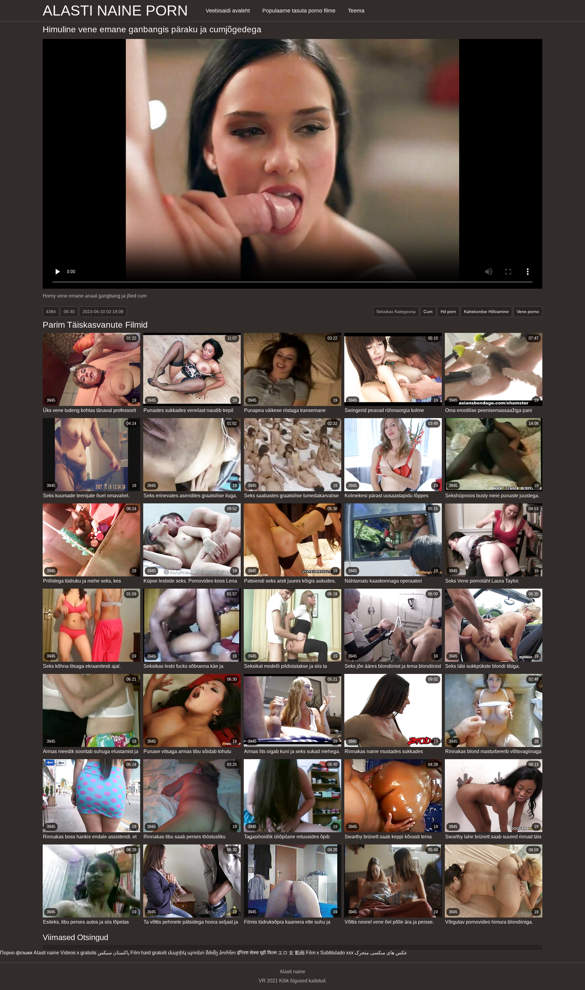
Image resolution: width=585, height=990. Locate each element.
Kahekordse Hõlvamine (486, 311)
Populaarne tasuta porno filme (298, 11)
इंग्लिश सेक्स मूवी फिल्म (257, 952)
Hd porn (448, 311)
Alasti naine (46, 952)
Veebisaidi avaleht (228, 11)
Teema (356, 11)
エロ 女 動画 (291, 952)
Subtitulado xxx (336, 952)
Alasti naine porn (115, 10)
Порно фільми (16, 952)
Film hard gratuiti (148, 952)
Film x (312, 952)
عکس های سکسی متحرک (381, 952)
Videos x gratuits (78, 952)
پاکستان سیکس (113, 952)
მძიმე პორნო (221, 952)
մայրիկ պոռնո (186, 952)
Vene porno (528, 311)
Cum (428, 311)
